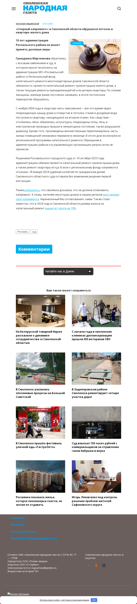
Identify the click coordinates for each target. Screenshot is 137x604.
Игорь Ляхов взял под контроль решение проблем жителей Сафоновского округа (94, 501)
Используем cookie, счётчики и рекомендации (64, 599)
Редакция (18, 518)
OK (94, 599)
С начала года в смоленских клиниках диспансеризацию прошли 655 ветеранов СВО (92, 335)
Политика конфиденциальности (34, 538)
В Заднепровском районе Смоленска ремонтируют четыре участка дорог (95, 393)
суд (34, 231)
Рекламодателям (23, 531)
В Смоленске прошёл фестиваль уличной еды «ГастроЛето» (39, 445)
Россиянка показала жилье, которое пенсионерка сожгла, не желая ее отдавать (39, 501)
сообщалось (32, 190)
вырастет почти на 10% (60, 208)
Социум (77, 43)
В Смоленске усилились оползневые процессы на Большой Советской (40, 393)
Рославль (23, 231)
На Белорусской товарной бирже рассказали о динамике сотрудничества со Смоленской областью (39, 337)
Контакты (18, 524)
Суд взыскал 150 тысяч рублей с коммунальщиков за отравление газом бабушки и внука (95, 447)
